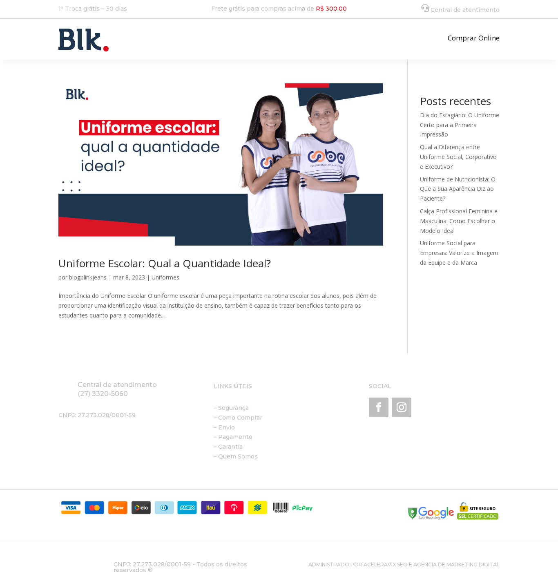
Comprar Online (474, 37)
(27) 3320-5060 (103, 394)
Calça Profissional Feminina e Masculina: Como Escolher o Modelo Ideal (459, 221)
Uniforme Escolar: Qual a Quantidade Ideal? (164, 263)
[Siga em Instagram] (401, 407)
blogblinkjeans (88, 277)
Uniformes (165, 277)
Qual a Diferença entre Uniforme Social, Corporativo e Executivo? (458, 156)
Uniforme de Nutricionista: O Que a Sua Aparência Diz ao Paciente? (458, 189)
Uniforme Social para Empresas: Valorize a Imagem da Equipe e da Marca (459, 252)
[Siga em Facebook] (378, 407)
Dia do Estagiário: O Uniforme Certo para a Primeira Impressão (459, 125)
